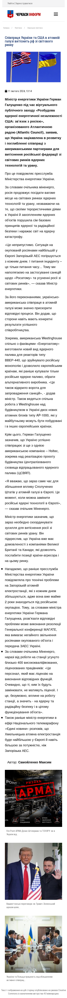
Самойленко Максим (34, 762)
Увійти (10, 3)
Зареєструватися (23, 3)
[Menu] (56, 14)
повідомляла (14, 579)
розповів (36, 728)
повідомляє (25, 173)
